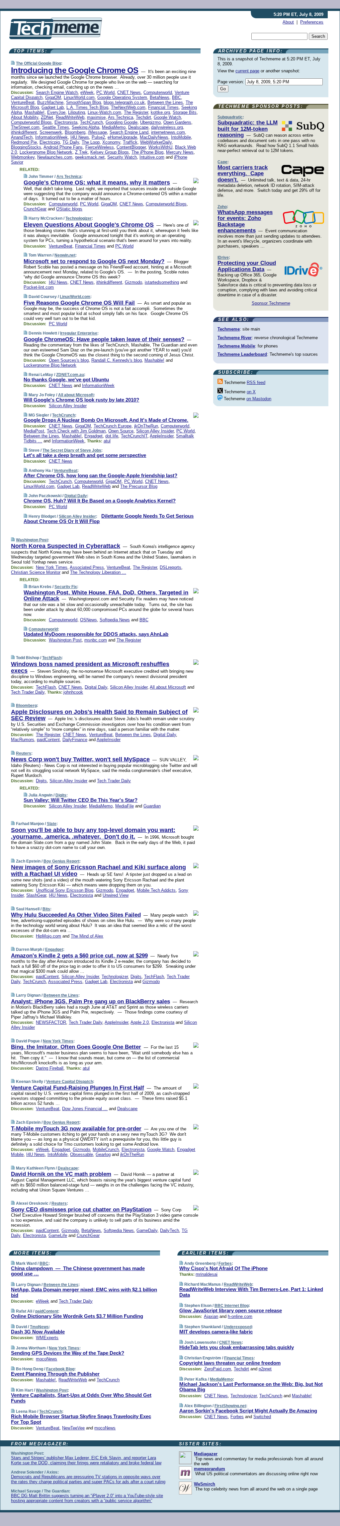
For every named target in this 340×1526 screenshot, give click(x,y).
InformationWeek (51, 137)
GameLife (57, 1235)
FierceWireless (99, 147)
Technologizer (78, 218)
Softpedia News (115, 619)
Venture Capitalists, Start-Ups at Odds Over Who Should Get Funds (81, 1398)
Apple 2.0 (139, 1022)
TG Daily (70, 142)
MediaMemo (114, 127)
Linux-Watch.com (104, 112)
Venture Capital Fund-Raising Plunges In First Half (77, 1088)
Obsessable (81, 1154)
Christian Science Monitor (35, 572)
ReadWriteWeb (70, 117)
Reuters (23, 753)
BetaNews (159, 97)
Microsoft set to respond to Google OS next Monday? (94, 261)
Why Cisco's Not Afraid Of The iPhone (223, 1268)
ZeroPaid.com (217, 1368)
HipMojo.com (48, 936)
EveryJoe (56, 112)
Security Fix (65, 587)
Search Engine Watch (57, 92)
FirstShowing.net (230, 1406)
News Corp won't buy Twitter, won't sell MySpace (80, 759)
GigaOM (53, 97)
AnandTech (22, 137)
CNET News (129, 92)
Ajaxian (211, 1316)
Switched (262, 1416)
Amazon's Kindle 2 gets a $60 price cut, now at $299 (79, 956)
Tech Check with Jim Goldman (76, 430)
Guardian (152, 805)
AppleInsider (161, 435)
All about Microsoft (76, 395)
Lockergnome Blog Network (46, 152)
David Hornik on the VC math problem (61, 1174)
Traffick (130, 142)
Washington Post (32, 540)
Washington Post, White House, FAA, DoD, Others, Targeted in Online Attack (106, 595)
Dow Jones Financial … (85, 1108)
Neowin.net (64, 255)
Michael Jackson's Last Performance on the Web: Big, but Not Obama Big (251, 1387)
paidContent (48, 739)
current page (247, 70)
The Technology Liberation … (98, 572)
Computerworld (157, 92)
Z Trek (81, 152)
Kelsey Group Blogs (109, 152)
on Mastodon (258, 398)
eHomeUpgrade (122, 137)
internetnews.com (168, 132)
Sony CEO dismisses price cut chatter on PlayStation (81, 1209)
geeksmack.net (90, 157)
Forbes (225, 1263)
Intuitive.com (151, 157)
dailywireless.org (167, 127)
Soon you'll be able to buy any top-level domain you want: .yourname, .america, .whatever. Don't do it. (93, 833)
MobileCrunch (106, 1149)
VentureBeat (23, 102)
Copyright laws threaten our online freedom (230, 1363)
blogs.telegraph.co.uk (124, 102)
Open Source (120, 430)
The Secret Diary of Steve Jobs (71, 450)
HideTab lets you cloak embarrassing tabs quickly (236, 1347)
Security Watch (122, 157)
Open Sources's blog (69, 360)
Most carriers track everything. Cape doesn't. (242, 173)
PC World (105, 92)
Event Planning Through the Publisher (55, 1374)
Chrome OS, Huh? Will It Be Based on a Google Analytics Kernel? (100, 500)
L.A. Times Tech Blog (87, 107)
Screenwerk (51, 132)
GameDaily (146, 1230)
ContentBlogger (131, 147)
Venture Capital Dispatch (69, 1082)
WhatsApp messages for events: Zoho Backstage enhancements (245, 221)
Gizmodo (133, 282)
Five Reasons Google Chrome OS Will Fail (79, 303)
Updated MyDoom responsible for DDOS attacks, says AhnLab (96, 634)
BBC (176, 97)
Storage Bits (185, 112)
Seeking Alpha (85, 127)
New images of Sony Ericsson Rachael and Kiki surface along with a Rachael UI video (98, 870)
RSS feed (256, 382)
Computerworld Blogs (31, 122)
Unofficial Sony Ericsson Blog (64, 890)
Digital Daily (75, 496)
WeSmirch (204, 1484)
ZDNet (47, 117)
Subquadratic (230, 117)
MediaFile (124, 805)
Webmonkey (23, 157)
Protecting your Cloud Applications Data (246, 266)
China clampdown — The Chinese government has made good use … (78, 1271)
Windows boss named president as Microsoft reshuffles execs (90, 667)
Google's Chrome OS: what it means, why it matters (97, 182)
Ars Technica (120, 117)
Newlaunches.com (54, 157)
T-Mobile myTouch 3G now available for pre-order (76, 1128)
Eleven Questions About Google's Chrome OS (89, 224)
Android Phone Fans (63, 147)
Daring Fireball (49, 1068)
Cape (222, 162)
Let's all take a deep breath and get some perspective (85, 455)
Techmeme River (234, 337)
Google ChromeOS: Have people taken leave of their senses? (104, 339)
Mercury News (180, 152)
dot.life (111, 435)
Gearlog (103, 1154)
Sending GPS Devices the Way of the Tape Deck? (67, 1353)
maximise (96, 117)
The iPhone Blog (147, 152)
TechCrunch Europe (112, 425)
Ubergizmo (150, 122)
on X (251, 391)
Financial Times (163, 107)
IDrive (223, 258)
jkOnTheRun (146, 425)
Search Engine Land (129, 132)
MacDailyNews (154, 137)
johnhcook (73, 692)
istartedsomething (162, 282)
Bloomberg (75, 132)
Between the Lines (165, 102)
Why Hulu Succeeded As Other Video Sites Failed (76, 915)
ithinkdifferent (24, 132)
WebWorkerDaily (156, 142)
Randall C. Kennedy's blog (116, 360)
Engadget (93, 435)
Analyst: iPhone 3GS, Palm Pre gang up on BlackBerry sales (90, 1001)
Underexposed (238, 1327)
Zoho (222, 207)
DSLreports (170, 567)
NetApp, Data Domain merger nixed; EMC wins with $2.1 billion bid (84, 1292)
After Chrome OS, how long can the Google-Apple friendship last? (100, 475)
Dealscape (138, 127)
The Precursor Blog (138, 486)
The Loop (91, 142)
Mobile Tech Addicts (156, 890)
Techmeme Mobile (236, 345)
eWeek (87, 92)
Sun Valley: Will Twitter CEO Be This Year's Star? (80, 800)
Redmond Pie (24, 142)
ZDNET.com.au (70, 375)
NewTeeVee (73, 1427)
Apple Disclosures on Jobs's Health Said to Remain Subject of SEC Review (99, 715)
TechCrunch (91, 122)
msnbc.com (95, 640)
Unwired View (115, 895)
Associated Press (87, 567)
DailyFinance (74, 739)
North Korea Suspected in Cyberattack (65, 546)
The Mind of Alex (87, 936)
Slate (51, 824)
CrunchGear (35, 208)
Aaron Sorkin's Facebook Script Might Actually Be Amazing (248, 1410)
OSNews (88, 619)
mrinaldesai (206, 1274)
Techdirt (143, 117)
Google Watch (167, 117)
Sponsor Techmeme (271, 303)
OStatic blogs (69, 208)
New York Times (51, 567)
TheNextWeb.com (128, 107)
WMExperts (47, 1337)
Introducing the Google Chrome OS (74, 70)
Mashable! (34, 112)
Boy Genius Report (61, 861)
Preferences (311, 22)
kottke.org (160, 112)
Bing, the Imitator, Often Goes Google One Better (76, 1047)
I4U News (79, 137)
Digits (41, 780)
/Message (97, 132)
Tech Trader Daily (27, 692)
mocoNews (46, 1358)
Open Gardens (177, 122)
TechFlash (51, 658)
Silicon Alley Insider (68, 405)
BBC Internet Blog (231, 1306)
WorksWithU (160, 147)
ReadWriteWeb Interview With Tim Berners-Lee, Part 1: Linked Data (251, 1292)
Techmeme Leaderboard (242, 354)
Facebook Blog (60, 1369)
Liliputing (76, 112)
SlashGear (36, 895)
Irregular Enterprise (78, 333)
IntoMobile (181, 137)
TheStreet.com (25, 127)
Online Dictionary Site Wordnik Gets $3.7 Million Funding (77, 1316)
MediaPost (34, 430)
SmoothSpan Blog (83, 102)
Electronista (65, 122)
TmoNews (39, 1327)
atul (107, 440)
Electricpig (50, 142)
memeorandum (209, 1468)
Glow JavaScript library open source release (230, 1310)
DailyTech (169, 1230)
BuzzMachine (50, 102)
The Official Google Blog (38, 63)
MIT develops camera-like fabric (216, 1332)
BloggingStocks (26, 147)
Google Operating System (122, 97)
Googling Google (121, 122)
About (288, 22)
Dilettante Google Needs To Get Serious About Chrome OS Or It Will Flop (109, 518)
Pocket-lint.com (39, 287)
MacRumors (22, 739)
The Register (136, 112)
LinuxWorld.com (79, 97)
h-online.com (240, 1316)
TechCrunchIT (134, 435)
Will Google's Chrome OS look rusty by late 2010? (81, 400)
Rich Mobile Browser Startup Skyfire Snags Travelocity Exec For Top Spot (81, 1419)
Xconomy (111, 142)
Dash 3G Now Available (38, 1332)
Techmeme (228, 329)
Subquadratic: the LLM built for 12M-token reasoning (247, 128)
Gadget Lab (53, 107)
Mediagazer (205, 1453)
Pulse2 (98, 137)
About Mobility (24, 117)
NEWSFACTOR (51, 1022)
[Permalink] (13, 63)
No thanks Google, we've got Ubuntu (66, 379)
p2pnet (265, 1368)
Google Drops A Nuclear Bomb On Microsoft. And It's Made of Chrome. (106, 420)
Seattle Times (55, 127)
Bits (46, 909)
